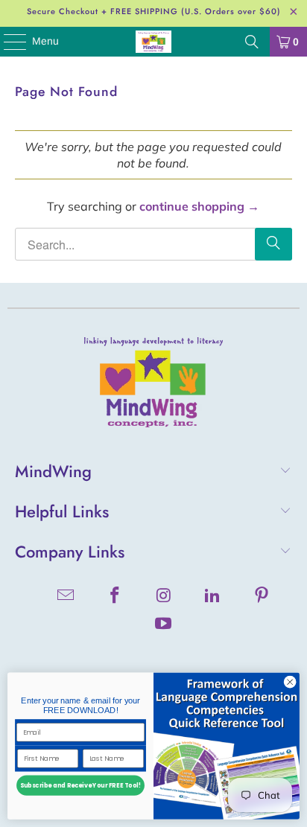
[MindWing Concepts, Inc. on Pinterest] (262, 596)
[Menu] (7, 42)
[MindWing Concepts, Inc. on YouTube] (164, 625)
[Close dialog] (290, 682)
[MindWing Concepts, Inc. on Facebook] (115, 596)
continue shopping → (199, 206)
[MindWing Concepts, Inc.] (153, 42)
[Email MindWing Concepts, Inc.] (66, 596)
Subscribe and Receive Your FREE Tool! (80, 786)
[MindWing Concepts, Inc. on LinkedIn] (213, 596)
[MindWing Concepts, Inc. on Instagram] (164, 596)
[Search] (252, 42)
